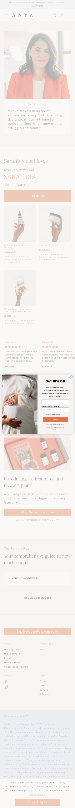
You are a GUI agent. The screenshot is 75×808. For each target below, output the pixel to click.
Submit (55, 419)
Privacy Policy (55, 427)
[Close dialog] (70, 376)
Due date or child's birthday (50, 406)
